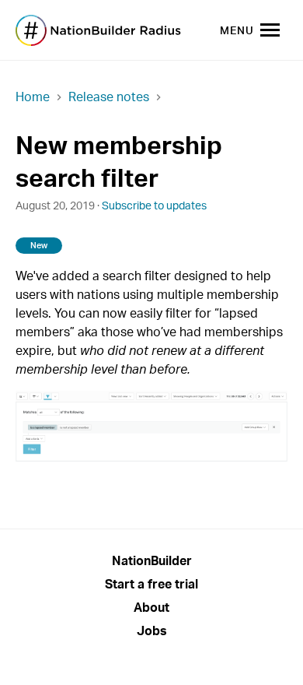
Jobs (152, 630)
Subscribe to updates (154, 205)
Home (33, 96)
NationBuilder (152, 560)
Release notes (108, 96)
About (151, 607)
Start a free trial (151, 584)
